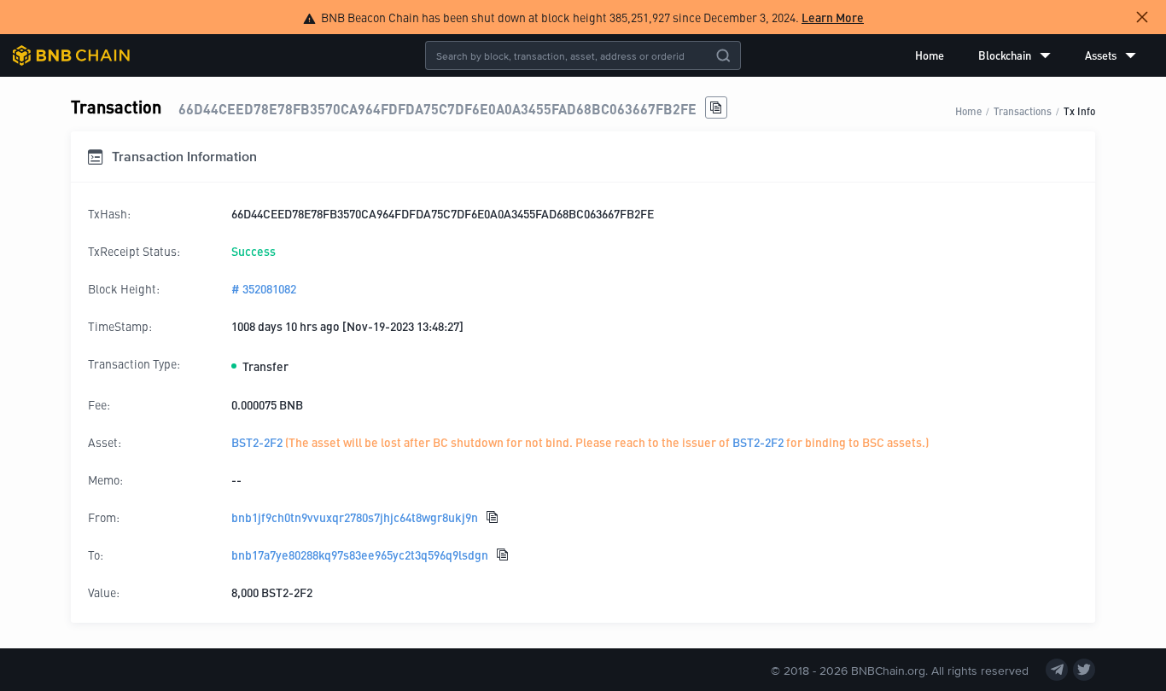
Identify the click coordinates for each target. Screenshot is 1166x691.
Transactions (1023, 110)
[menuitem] (929, 55)
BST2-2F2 (257, 441)
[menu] (1025, 55)
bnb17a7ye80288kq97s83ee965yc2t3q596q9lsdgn (359, 554)
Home (929, 55)
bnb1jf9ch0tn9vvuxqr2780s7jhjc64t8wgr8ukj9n (354, 517)
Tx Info (1079, 110)
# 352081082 (263, 288)
